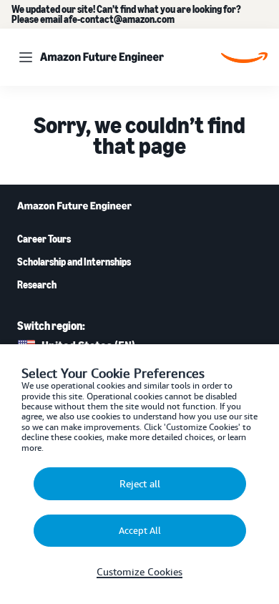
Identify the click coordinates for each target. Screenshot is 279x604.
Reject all (139, 483)
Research (37, 285)
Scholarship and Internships (74, 262)
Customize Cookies (139, 571)
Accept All (140, 531)
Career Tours (44, 239)
